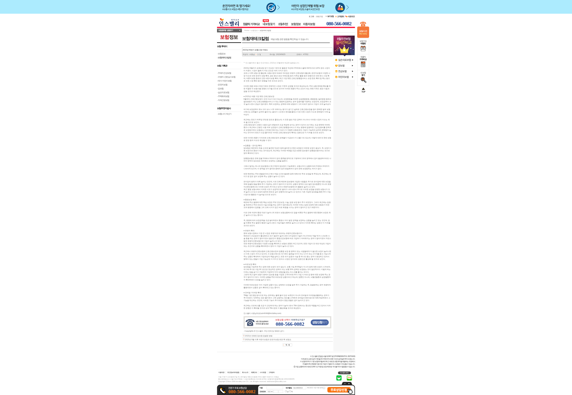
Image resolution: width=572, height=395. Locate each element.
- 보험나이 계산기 (224, 114)
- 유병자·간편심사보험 (226, 77)
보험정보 (254, 30)
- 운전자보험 (222, 84)
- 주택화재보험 (223, 96)
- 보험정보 (221, 53)
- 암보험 (220, 88)
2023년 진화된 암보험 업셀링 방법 (258, 336)
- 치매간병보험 (223, 100)
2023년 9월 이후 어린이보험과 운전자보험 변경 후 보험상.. (268, 340)
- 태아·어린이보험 (224, 81)
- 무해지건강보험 (224, 73)
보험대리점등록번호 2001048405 (281, 379)
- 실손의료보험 (223, 92)
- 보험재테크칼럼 (224, 57)
